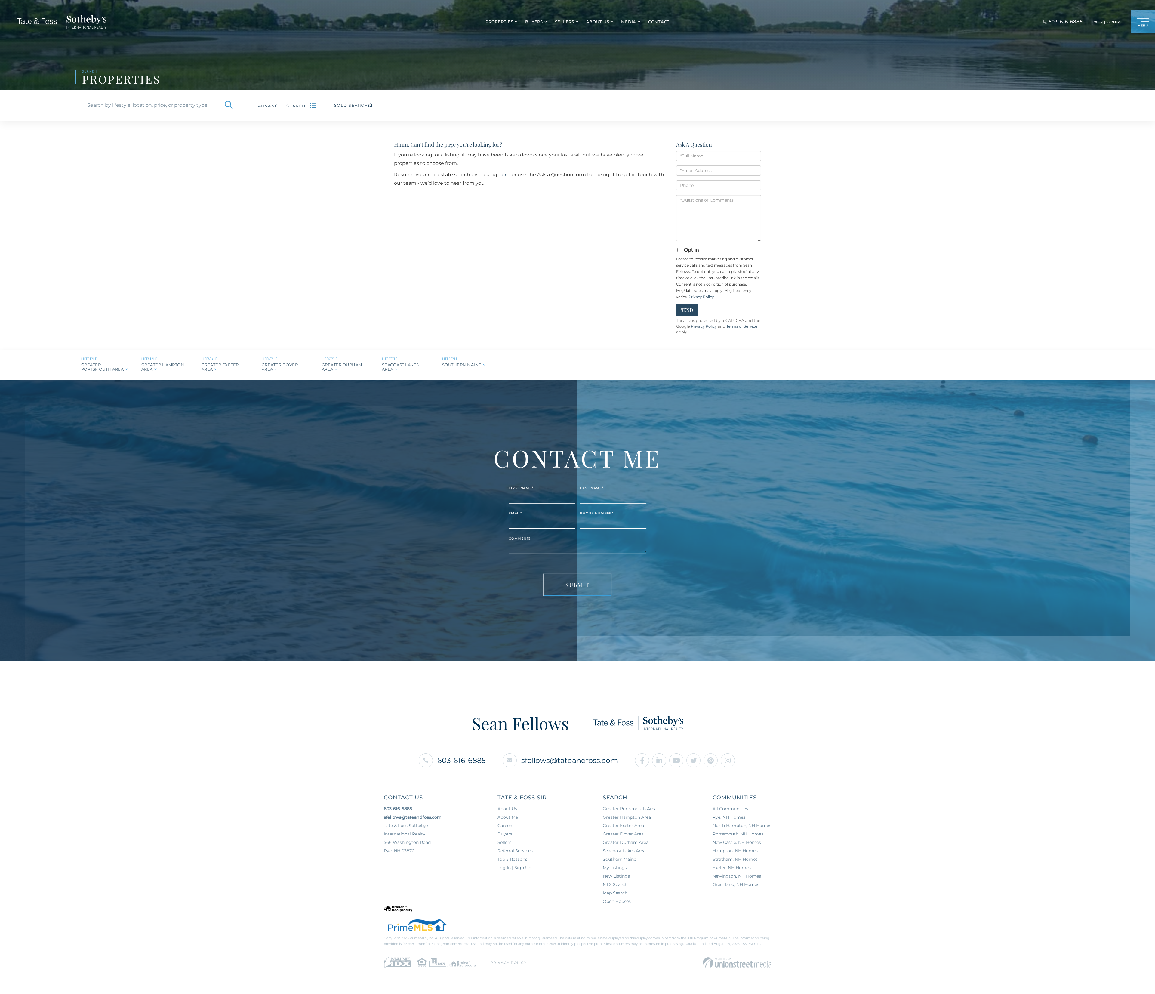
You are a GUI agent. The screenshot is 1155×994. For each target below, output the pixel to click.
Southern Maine (462, 364)
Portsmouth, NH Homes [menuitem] (738, 834)
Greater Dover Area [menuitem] (623, 834)
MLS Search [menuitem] (615, 884)
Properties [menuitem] (499, 21)
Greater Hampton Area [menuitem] (627, 817)
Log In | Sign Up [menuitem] (514, 867)
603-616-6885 (461, 760)
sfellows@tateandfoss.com (569, 760)
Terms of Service (741, 326)
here (504, 174)
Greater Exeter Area (220, 367)
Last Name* (591, 488)
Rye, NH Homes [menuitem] (729, 817)
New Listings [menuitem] (616, 876)
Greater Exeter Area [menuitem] (623, 825)
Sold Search (351, 105)
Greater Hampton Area (162, 367)
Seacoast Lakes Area (400, 367)
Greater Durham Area (342, 367)
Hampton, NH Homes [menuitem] (735, 851)
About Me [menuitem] (507, 817)
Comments (520, 538)
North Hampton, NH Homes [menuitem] (742, 825)
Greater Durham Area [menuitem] (625, 842)
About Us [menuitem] (597, 21)
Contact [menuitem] (659, 21)
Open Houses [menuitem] (617, 901)
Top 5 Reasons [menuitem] (512, 859)
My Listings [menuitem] (615, 867)
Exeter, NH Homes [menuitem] (732, 867)
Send (686, 310)
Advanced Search (282, 105)
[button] (228, 105)
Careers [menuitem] (505, 825)
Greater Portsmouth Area (102, 367)
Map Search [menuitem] (615, 893)
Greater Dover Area (280, 367)
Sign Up (1113, 22)
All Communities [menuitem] (730, 808)
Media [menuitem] (628, 21)
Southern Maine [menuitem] (619, 859)
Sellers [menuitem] (564, 21)
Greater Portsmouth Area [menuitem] (630, 808)
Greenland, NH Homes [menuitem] (736, 884)
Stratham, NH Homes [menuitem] (735, 859)
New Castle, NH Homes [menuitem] (737, 842)
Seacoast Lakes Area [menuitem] (624, 851)
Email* (515, 513)
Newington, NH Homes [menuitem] (737, 876)
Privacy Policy (701, 297)
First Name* (521, 488)
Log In (1097, 22)
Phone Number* (596, 513)
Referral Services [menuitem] (515, 851)
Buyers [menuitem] (534, 21)
